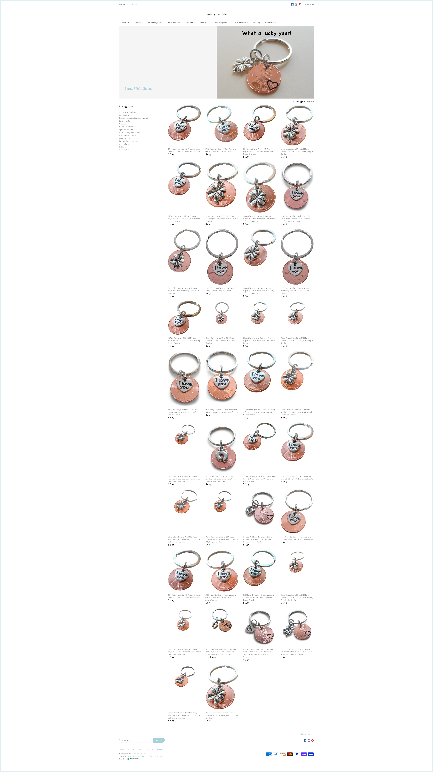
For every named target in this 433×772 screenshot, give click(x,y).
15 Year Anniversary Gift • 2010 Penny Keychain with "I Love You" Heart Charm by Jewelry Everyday (184, 218)
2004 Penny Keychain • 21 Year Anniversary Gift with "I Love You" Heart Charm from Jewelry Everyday (259, 412)
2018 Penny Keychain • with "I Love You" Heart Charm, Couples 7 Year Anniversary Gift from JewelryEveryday (296, 218)
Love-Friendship (125, 115)
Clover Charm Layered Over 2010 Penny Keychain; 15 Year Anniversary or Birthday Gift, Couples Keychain (258, 290)
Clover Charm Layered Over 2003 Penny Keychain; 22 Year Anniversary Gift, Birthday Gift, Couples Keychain (184, 479)
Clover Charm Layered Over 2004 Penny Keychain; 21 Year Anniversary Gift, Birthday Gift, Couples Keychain (297, 412)
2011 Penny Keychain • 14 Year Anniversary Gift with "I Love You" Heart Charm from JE (221, 410)
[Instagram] (296, 4)
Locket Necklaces (125, 138)
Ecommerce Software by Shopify (150, 756)
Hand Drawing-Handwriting (129, 132)
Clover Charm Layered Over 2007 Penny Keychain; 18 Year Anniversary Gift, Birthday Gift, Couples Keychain (184, 539)
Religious (122, 147)
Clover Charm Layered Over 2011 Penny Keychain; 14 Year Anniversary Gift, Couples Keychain (221, 218)
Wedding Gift (124, 150)
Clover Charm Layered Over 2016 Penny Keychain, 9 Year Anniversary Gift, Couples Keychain (221, 340)
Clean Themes (132, 756)
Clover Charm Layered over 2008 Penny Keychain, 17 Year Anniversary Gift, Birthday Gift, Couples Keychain (259, 218)
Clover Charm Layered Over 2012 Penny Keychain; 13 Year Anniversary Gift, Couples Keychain (297, 151)
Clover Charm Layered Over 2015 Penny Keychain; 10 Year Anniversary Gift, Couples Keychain (221, 715)
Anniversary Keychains (127, 112)
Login (122, 4)
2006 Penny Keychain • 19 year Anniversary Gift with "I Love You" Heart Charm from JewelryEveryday (221, 597)
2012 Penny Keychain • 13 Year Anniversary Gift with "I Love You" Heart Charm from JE (221, 150)
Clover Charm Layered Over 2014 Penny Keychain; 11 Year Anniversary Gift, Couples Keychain (259, 340)
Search (121, 749)
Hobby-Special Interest (127, 135)
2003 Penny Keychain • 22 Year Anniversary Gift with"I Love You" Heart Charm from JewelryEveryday (259, 597)
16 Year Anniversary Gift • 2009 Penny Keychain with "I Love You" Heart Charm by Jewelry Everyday (259, 151)
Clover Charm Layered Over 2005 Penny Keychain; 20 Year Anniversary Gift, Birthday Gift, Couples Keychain (184, 715)
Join (128, 4)
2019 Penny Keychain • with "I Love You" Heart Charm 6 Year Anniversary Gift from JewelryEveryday (183, 412)
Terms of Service (161, 749)
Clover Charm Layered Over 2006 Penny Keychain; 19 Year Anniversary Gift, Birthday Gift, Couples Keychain (221, 539)
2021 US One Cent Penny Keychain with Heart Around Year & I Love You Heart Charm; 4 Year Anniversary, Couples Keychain (258, 653)
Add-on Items (124, 144)
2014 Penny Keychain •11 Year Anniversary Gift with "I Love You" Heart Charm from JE (297, 477)
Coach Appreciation (126, 126)
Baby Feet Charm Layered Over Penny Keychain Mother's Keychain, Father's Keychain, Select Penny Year (219, 479)
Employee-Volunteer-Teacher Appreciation (134, 118)
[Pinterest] (300, 4)
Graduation (123, 124)
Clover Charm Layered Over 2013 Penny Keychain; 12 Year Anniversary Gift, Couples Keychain (297, 340)
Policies (139, 749)
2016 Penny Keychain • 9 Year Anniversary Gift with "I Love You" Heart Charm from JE (297, 538)
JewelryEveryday (216, 14)
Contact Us (149, 749)
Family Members (125, 121)
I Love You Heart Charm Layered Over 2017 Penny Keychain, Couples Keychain (221, 289)
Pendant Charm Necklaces (128, 141)
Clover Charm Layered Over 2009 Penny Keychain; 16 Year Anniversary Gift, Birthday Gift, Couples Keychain (184, 651)
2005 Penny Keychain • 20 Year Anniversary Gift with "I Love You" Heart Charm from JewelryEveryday (259, 479)
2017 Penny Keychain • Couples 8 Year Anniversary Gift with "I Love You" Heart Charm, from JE (296, 290)
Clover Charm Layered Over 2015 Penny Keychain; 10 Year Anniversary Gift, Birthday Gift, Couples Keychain (297, 597)
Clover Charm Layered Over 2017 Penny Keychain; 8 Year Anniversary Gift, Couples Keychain (183, 290)
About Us (130, 749)
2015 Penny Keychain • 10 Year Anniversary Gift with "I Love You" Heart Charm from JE (184, 596)
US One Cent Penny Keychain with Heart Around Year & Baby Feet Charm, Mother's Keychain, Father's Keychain (258, 539)
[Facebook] (292, 4)
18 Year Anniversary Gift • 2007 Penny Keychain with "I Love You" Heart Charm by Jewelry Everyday (184, 340)
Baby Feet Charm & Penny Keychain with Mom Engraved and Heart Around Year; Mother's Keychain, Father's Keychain (220, 651)
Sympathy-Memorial (126, 129)
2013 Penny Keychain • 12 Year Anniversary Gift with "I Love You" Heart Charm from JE (184, 150)
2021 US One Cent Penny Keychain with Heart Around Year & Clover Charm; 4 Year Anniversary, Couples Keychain (296, 651)
